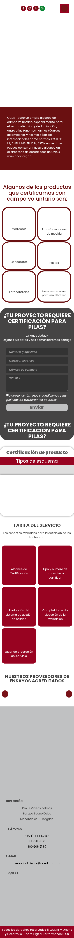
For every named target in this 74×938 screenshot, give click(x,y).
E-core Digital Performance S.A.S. (46, 934)
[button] (64, 8)
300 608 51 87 (37, 847)
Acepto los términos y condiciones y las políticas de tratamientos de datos (36, 398)
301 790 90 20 (37, 841)
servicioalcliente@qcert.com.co (37, 863)
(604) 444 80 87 (37, 836)
